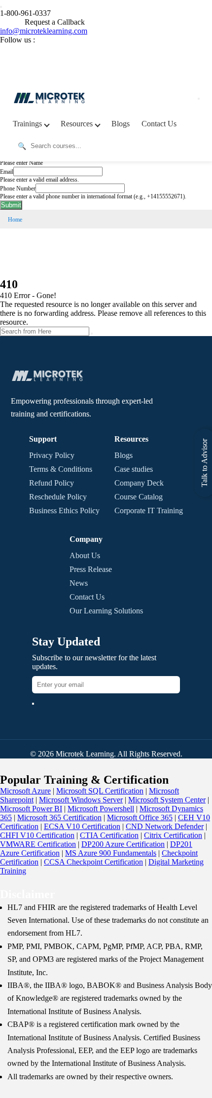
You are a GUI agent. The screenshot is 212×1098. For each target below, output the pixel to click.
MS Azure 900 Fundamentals (110, 853)
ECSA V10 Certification (82, 826)
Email (6, 171)
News (79, 583)
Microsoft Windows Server (81, 799)
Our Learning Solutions (106, 610)
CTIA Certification (109, 835)
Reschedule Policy (58, 496)
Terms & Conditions (60, 469)
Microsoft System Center (167, 799)
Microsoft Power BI (31, 808)
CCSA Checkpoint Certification (93, 862)
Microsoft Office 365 (140, 817)
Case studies (133, 469)
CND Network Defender (165, 826)
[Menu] (199, 99)
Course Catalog (138, 496)
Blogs (120, 123)
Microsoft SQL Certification (99, 791)
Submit (11, 205)
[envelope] (33, 704)
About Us (85, 555)
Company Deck (139, 483)
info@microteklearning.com (43, 31)
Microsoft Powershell (101, 808)
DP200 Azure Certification (123, 844)
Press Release (91, 569)
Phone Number (17, 188)
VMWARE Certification (38, 844)
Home (15, 219)
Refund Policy (51, 483)
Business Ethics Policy (64, 510)
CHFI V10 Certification (37, 835)
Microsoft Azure (25, 791)
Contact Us (159, 123)
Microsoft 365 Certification (59, 817)
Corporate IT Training (148, 510)
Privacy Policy (51, 455)
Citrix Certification (173, 835)
